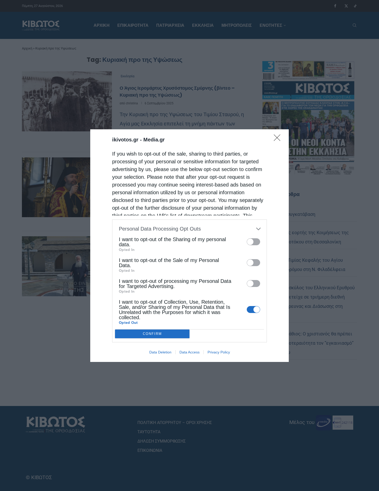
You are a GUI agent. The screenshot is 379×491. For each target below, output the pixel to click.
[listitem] (189, 229)
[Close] (279, 139)
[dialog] (189, 245)
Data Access (189, 352)
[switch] (253, 241)
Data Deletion (160, 352)
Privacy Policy (219, 352)
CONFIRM (152, 334)
